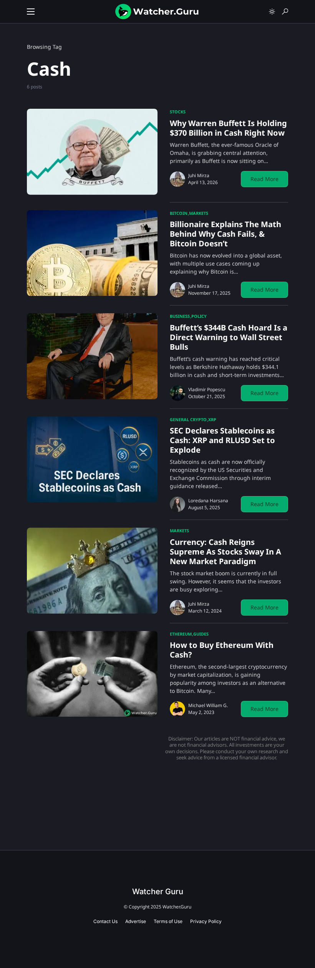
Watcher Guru (157, 891)
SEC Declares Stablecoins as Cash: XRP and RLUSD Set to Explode (222, 440)
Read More (264, 179)
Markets (198, 213)
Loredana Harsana (208, 500)
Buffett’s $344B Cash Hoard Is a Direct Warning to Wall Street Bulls (228, 337)
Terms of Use (168, 921)
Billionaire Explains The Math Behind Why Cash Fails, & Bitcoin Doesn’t (225, 233)
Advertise (135, 921)
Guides (201, 634)
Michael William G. (208, 705)
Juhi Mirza (198, 175)
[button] (31, 11)
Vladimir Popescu (206, 389)
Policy (199, 316)
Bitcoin (178, 213)
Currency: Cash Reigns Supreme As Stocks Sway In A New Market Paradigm (225, 551)
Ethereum (181, 634)
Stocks (178, 112)
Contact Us (105, 921)
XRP (212, 419)
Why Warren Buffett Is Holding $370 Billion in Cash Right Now (228, 128)
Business (180, 316)
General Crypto (188, 419)
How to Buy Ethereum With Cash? (222, 649)
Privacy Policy (206, 921)
